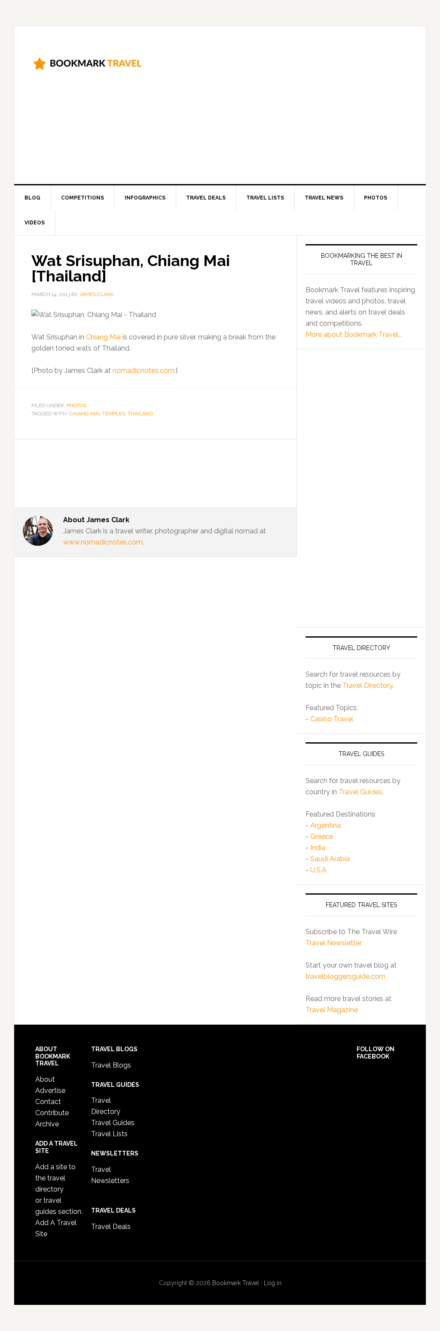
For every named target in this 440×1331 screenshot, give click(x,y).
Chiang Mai (103, 337)
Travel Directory (367, 685)
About (45, 1079)
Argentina (325, 825)
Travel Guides (360, 792)
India (317, 848)
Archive (47, 1124)
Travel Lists (109, 1134)
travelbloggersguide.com (345, 976)
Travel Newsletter (334, 943)
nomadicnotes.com (143, 370)
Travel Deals (111, 1226)
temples (113, 414)
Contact (48, 1102)
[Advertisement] (299, 103)
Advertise (50, 1090)
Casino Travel (331, 719)
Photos (76, 405)
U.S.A (318, 870)
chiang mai (84, 414)
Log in (272, 1283)
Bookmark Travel (87, 62)
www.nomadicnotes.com (103, 542)
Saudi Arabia (330, 859)
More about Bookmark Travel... (354, 334)
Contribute (52, 1113)
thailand (140, 414)
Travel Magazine (332, 1010)
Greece (321, 836)
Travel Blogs (111, 1065)
